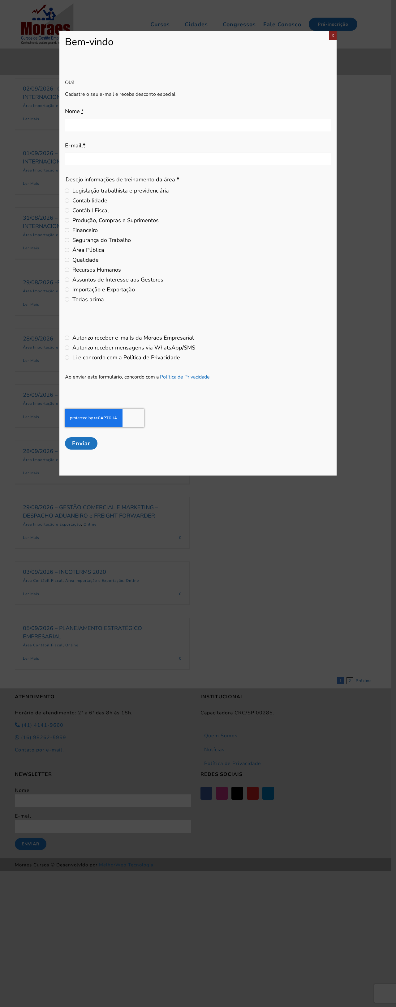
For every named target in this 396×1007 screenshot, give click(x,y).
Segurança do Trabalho (101, 240)
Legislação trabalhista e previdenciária (120, 190)
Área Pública (88, 250)
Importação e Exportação (103, 289)
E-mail (75, 145)
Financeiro (85, 230)
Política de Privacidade (185, 377)
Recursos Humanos (96, 269)
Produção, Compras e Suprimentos (115, 220)
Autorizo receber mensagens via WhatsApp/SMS (133, 347)
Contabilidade (89, 200)
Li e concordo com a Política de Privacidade (126, 357)
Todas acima (88, 299)
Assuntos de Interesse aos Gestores (117, 279)
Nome (74, 111)
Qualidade (85, 260)
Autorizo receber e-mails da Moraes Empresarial (133, 337)
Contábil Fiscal (90, 210)
